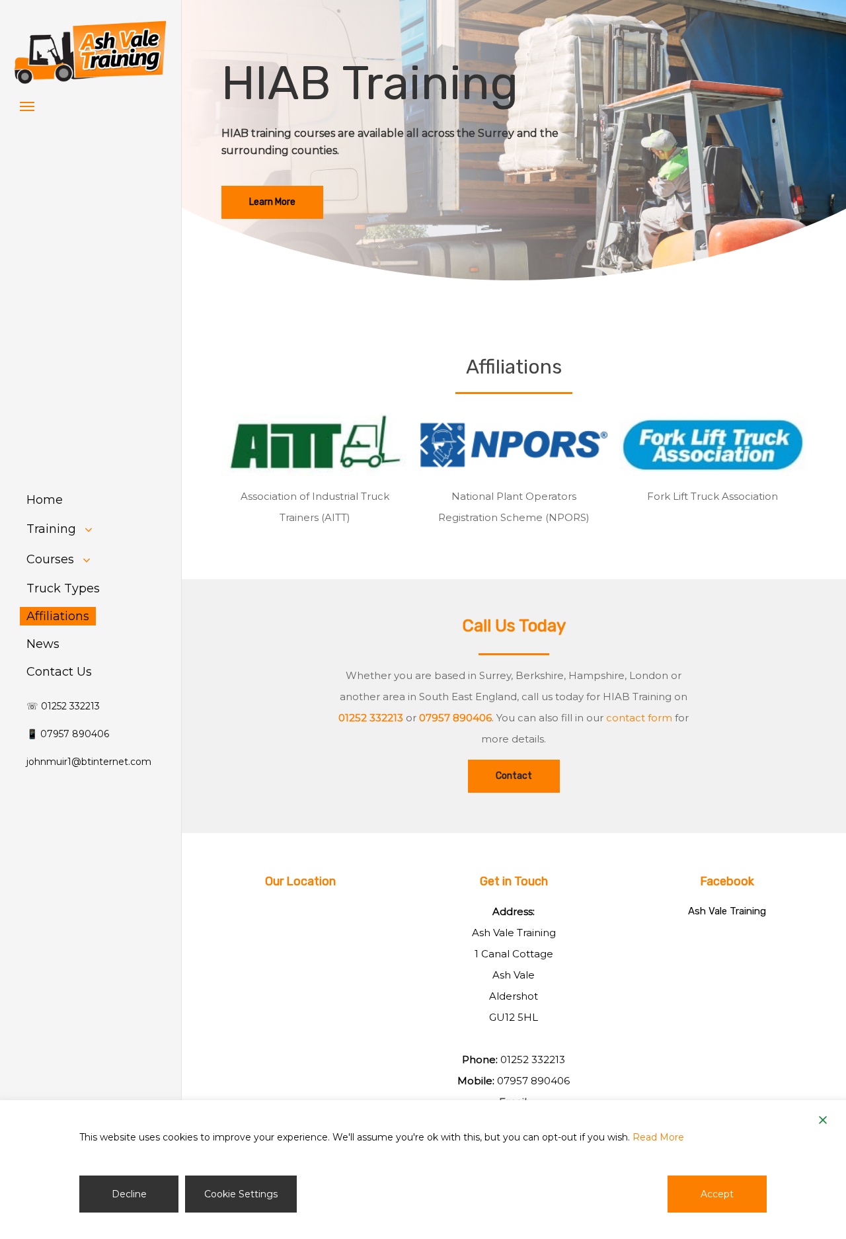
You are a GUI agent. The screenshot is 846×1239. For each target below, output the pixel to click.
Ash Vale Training (727, 911)
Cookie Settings (241, 1194)
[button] (27, 105)
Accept (717, 1194)
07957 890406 (533, 1080)
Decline (129, 1194)
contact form (639, 717)
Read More (658, 1137)
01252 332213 (532, 1059)
